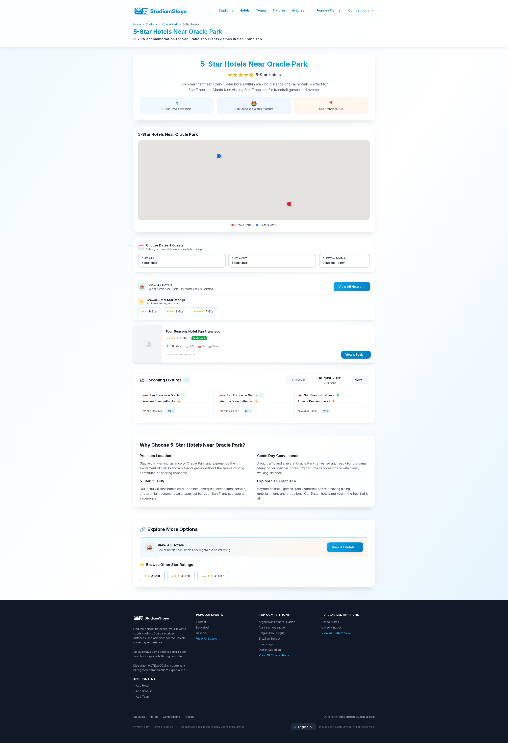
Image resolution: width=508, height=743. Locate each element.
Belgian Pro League (272, 633)
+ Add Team (141, 696)
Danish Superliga (270, 649)
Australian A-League (272, 627)
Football (201, 622)
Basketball (203, 627)
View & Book (356, 354)
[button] (289, 204)
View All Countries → (335, 633)
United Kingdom (331, 627)
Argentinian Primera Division (277, 622)
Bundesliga (266, 644)
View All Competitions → (276, 655)
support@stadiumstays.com (357, 716)
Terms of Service (163, 726)
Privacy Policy (141, 726)
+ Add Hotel (141, 685)
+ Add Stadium (142, 691)
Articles (298, 10)
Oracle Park (170, 24)
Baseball (201, 633)
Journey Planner (329, 10)
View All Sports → (208, 638)
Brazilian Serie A (269, 638)
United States (330, 622)
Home (137, 24)
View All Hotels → (352, 287)
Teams (261, 10)
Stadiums (226, 10)
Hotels (245, 10)
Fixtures (279, 10)
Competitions (358, 10)
